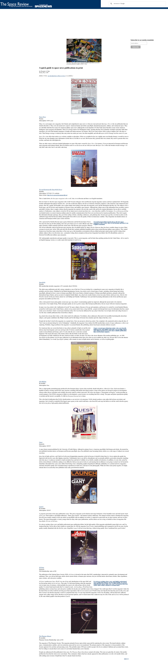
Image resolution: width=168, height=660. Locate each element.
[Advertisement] (52, 24)
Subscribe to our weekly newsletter (142, 40)
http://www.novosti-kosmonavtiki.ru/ (57, 195)
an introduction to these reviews (56, 76)
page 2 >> (126, 658)
